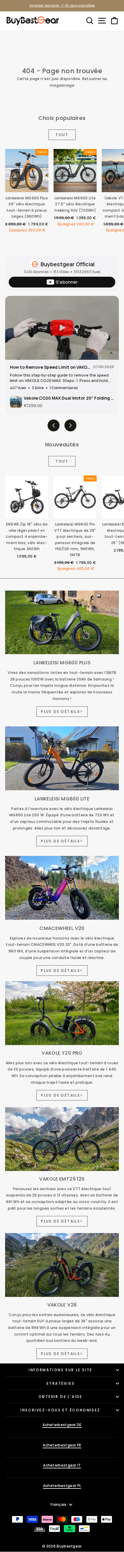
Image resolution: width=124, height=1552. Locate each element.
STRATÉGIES (60, 1383)
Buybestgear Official (68, 264)
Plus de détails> (62, 711)
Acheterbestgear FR (62, 1445)
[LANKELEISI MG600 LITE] (62, 758)
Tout (62, 134)
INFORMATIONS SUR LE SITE (60, 1369)
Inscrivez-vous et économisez (60, 1410)
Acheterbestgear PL (62, 1485)
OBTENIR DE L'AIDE (60, 1396)
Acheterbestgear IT (62, 1465)
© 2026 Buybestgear (62, 1546)
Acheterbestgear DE (61, 1424)
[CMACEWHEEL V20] (62, 888)
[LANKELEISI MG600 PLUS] (62, 622)
